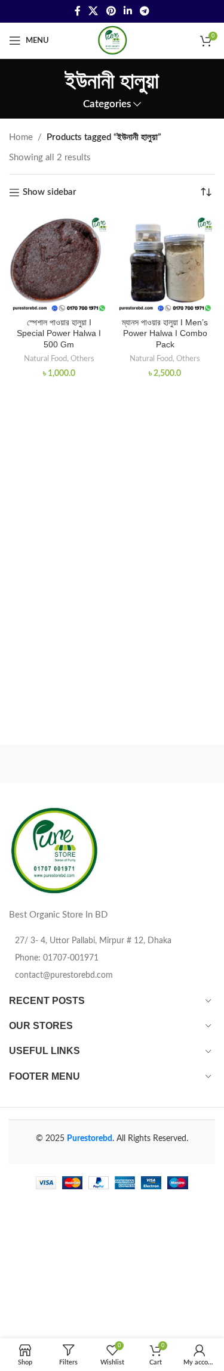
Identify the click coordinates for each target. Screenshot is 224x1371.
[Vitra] (60, 764)
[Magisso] (163, 764)
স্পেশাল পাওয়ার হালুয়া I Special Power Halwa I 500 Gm (59, 334)
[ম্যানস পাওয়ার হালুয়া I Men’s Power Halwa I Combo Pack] (165, 263)
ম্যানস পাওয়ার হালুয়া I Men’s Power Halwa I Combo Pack (165, 334)
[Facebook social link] (77, 11)
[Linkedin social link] (127, 11)
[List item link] (112, 958)
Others (82, 358)
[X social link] (93, 11)
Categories (107, 104)
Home (21, 137)
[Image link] (54, 850)
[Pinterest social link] (110, 11)
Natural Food (45, 358)
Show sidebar (49, 192)
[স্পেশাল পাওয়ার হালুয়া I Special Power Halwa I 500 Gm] (59, 263)
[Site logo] (112, 40)
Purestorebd (89, 1138)
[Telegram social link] (144, 11)
